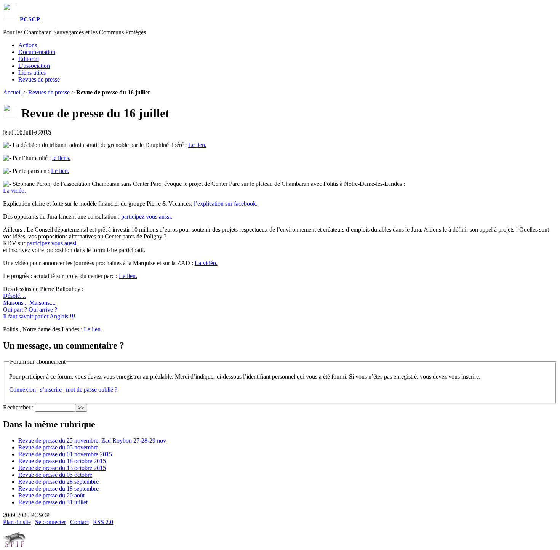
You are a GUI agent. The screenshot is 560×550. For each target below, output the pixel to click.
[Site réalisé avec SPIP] (14, 545)
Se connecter (50, 522)
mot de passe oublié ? (91, 389)
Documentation (36, 52)
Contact (79, 522)
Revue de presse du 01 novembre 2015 (65, 454)
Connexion (22, 389)
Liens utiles (32, 72)
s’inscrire (51, 389)
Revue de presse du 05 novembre (58, 447)
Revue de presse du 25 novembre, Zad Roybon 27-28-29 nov (92, 440)
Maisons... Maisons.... (29, 302)
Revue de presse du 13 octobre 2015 (62, 468)
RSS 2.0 (103, 522)
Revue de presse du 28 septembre (58, 481)
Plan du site (17, 522)
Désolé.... (14, 296)
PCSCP (29, 19)
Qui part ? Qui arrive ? (30, 309)
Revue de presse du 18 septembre (58, 488)
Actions (27, 45)
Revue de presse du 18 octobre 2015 (62, 461)
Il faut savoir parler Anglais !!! (39, 316)
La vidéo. (14, 190)
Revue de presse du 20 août (51, 495)
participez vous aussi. (146, 216)
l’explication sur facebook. (226, 203)
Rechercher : (18, 407)
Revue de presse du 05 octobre (55, 475)
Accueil (12, 92)
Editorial (28, 59)
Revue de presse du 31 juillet (53, 502)
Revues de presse (39, 79)
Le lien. (197, 145)
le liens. (61, 158)
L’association (34, 65)
